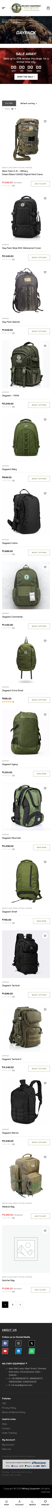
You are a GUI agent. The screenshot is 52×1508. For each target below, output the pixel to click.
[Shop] (6, 1501)
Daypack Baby (9, 469)
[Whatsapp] (31, 1351)
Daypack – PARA (10, 395)
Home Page (7, 20)
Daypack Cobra (9, 543)
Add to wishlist (45, 121)
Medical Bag (8, 1206)
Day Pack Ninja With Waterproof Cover (21, 248)
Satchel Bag (8, 1280)
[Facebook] (5, 1343)
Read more (41, 774)
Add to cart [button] (40, 184)
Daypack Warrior (10, 1132)
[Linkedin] (18, 1351)
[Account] (19, 1501)
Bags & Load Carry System (17, 21)
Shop (6, 1505)
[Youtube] (5, 1351)
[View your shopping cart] (48, 8)
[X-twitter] (31, 1343)
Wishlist (45, 1505)
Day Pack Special (11, 321)
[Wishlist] (45, 1501)
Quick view (45, 133)
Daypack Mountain (11, 837)
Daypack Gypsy (10, 764)
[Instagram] (18, 1343)
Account (19, 1505)
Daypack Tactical (11, 985)
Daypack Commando (12, 616)
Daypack (28, 168)
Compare (45, 127)
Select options (39, 257)
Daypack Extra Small (12, 690)
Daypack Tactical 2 (11, 1059)
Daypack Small (9, 911)
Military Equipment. (31, 1488)
